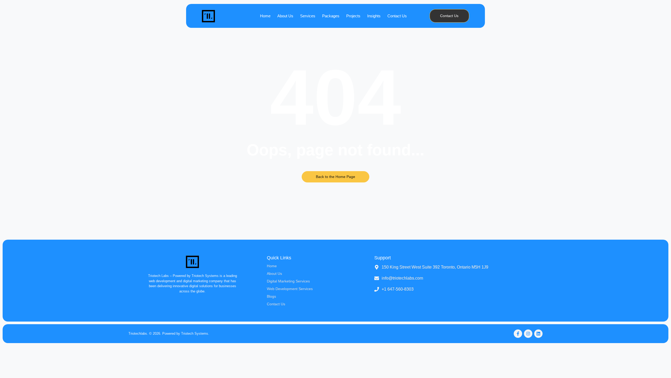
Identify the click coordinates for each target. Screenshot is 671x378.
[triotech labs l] (208, 16)
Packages (330, 16)
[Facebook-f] (518, 333)
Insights (374, 16)
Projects (353, 16)
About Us (285, 16)
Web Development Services (290, 289)
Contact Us (397, 16)
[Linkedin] (538, 333)
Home (265, 16)
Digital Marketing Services (288, 281)
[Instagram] (528, 333)
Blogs (271, 296)
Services (307, 16)
